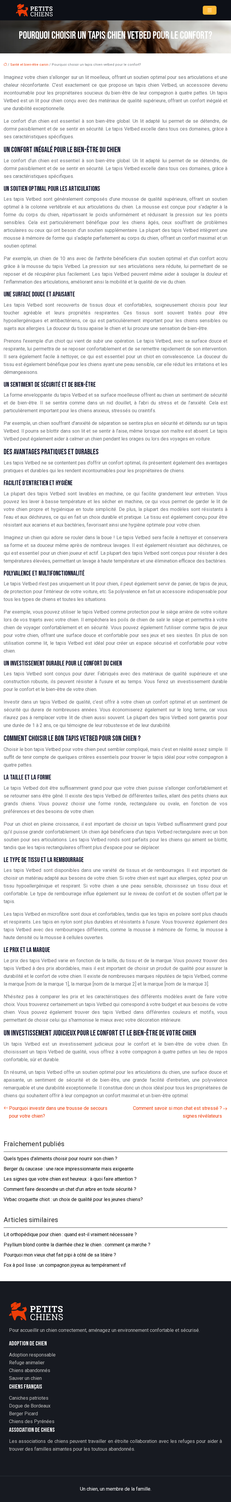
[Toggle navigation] (210, 10)
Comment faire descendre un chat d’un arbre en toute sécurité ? (70, 1189)
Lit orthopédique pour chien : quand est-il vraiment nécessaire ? (70, 1234)
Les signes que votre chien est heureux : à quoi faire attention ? (70, 1179)
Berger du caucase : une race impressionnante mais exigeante (69, 1169)
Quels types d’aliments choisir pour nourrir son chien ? (60, 1158)
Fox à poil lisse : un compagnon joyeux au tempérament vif (65, 1265)
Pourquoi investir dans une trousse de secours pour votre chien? (58, 1112)
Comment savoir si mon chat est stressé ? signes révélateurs (177, 1112)
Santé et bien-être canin (29, 65)
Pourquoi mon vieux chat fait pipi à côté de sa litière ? (60, 1255)
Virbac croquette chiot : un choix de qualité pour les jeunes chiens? (73, 1199)
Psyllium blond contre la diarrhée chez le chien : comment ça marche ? (77, 1245)
